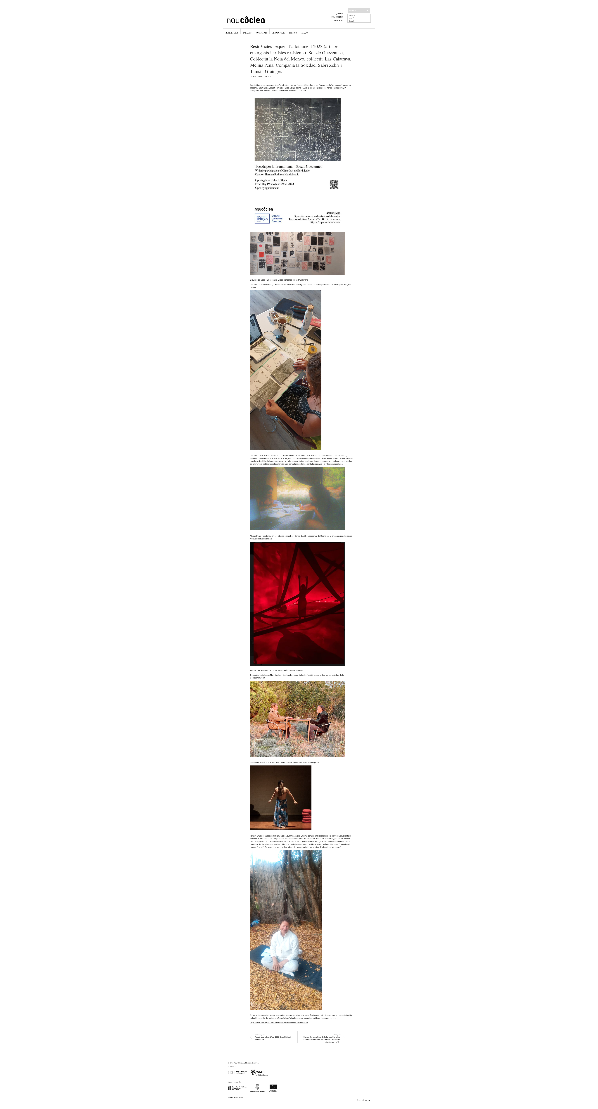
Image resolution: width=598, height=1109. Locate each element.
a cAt (368, 1100)
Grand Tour (278, 32)
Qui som (339, 13)
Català (351, 21)
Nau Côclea (238, 1062)
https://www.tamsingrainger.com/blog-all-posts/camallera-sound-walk (279, 1022)
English (352, 15)
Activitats (261, 32)
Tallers (247, 32)
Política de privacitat (235, 1097)
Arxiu (304, 32)
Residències (231, 32)
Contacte (338, 20)
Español (352, 18)
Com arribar (337, 17)
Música (293, 32)
